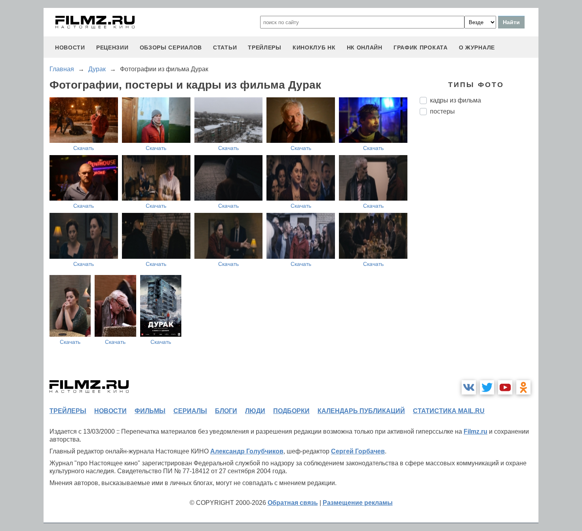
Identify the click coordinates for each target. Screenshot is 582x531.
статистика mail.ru (449, 411)
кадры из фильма (455, 100)
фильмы (150, 411)
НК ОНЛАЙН (364, 47)
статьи (225, 47)
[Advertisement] (479, 253)
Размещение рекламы (358, 502)
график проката (421, 47)
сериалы (190, 411)
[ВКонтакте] (469, 387)
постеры (442, 111)
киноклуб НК (314, 47)
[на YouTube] (505, 387)
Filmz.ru (475, 431)
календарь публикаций (361, 411)
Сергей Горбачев (358, 451)
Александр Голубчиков (246, 451)
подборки (291, 411)
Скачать (83, 148)
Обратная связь (293, 502)
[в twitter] (487, 387)
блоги (226, 411)
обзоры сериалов (171, 47)
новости (70, 47)
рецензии (112, 47)
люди (255, 411)
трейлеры (264, 47)
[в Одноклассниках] (523, 387)
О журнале (477, 47)
